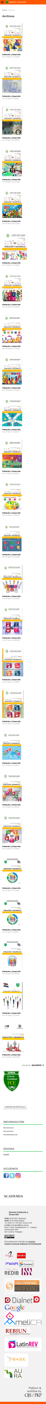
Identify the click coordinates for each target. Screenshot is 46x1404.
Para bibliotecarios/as (10, 1135)
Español (6, 1155)
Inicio (4, 10)
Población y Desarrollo (11, 55)
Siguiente (37, 1065)
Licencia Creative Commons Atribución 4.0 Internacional (22, 1243)
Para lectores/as (8, 1128)
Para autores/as (8, 1131)
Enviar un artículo (15, 1107)
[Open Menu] (2, 2)
